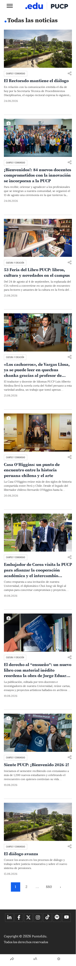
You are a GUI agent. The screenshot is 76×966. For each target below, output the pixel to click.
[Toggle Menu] (10, 6)
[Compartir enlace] (69, 73)
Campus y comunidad (15, 73)
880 (49, 886)
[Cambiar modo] (58, 959)
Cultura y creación (15, 262)
